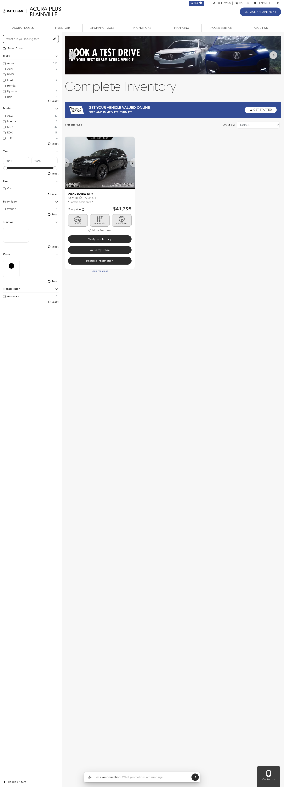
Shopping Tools (102, 27)
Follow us (223, 3)
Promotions (142, 27)
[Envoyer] (195, 777)
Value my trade (100, 250)
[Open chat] (90, 777)
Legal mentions (100, 271)
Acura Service (221, 27)
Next (273, 55)
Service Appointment (260, 11)
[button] (67, 162)
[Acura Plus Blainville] (32, 10)
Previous (72, 55)
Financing (181, 27)
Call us (243, 3)
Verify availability (99, 239)
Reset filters (15, 48)
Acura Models (23, 27)
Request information (99, 260)
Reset (55, 101)
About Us (261, 27)
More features (101, 230)
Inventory (63, 27)
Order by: (229, 124)
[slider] (5, 168)
